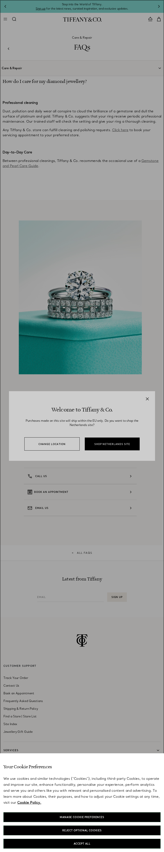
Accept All (82, 843)
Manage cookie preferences (82, 817)
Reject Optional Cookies (81, 830)
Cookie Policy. (29, 802)
